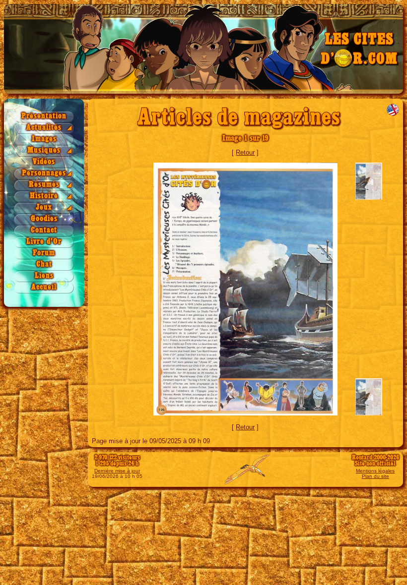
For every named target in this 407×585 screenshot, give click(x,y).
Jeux (44, 207)
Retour (245, 152)
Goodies (44, 219)
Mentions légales (375, 470)
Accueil (44, 287)
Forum (44, 253)
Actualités (44, 127)
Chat (44, 264)
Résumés (44, 184)
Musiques (44, 150)
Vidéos (44, 162)
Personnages (44, 173)
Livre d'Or (44, 241)
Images (44, 139)
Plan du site (375, 476)
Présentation (44, 116)
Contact (44, 230)
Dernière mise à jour (117, 470)
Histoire (44, 196)
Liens (44, 276)
